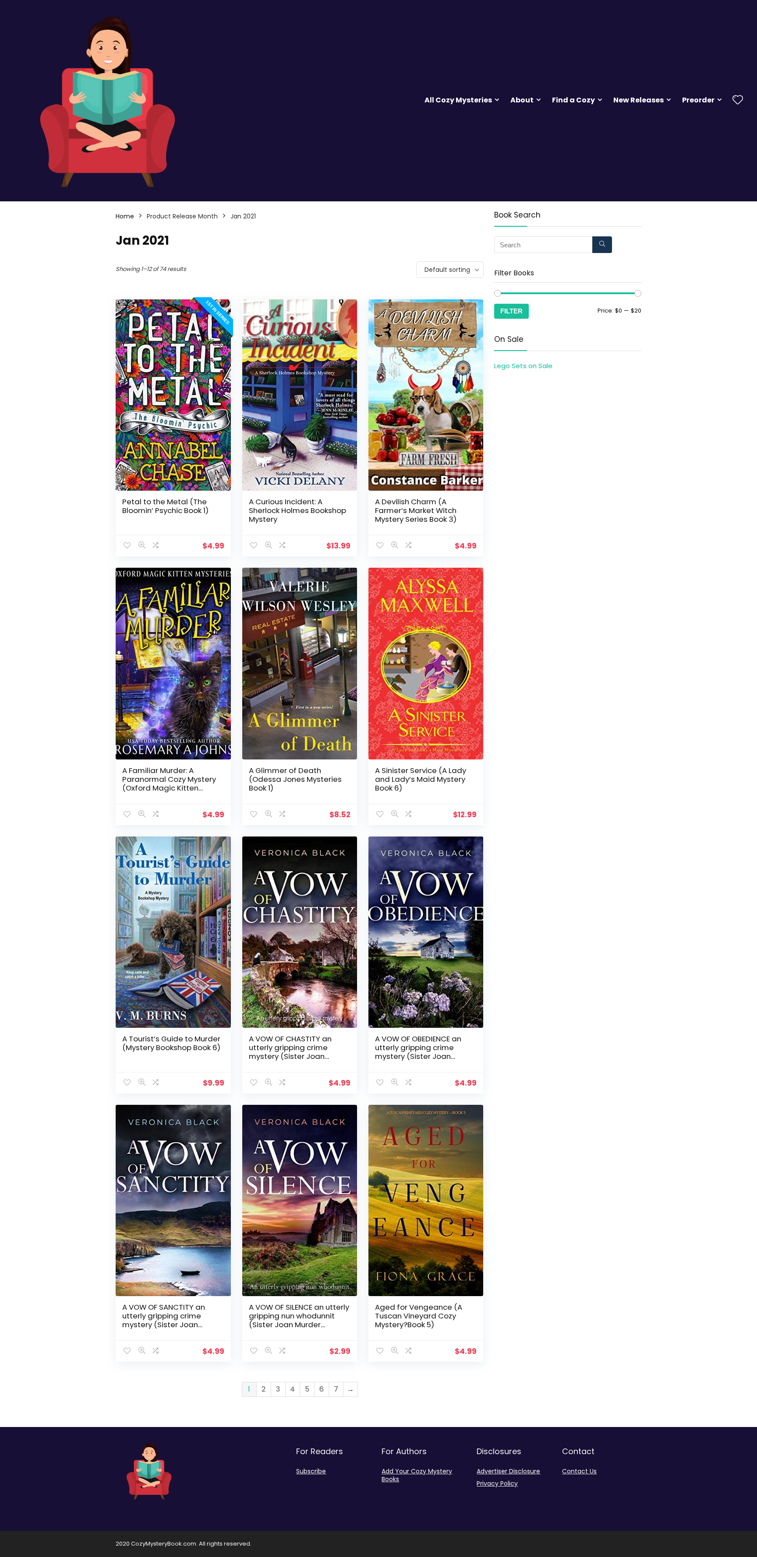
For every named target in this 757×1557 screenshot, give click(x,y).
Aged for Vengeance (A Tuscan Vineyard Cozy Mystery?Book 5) (418, 1316)
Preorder (698, 100)
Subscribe (311, 1471)
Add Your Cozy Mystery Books (417, 1475)
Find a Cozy (573, 100)
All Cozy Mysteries (458, 100)
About (522, 100)
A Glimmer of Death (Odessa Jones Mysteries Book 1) (295, 779)
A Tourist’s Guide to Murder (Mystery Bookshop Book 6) (171, 1043)
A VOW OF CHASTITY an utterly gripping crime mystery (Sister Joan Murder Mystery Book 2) (291, 1051)
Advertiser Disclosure (508, 1471)
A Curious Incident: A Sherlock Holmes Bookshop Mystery (297, 510)
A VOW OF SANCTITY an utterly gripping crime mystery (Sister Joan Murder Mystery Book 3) (164, 1320)
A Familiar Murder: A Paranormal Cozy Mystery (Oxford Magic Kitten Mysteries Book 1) (169, 783)
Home (125, 216)
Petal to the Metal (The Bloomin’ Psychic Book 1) (165, 506)
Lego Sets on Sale (523, 365)
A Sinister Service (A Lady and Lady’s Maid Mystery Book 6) (420, 779)
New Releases (638, 100)
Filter (511, 311)
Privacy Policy (497, 1483)
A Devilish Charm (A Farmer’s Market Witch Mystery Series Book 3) (415, 510)
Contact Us (579, 1471)
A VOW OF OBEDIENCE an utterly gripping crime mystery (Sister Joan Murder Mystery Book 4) (418, 1051)
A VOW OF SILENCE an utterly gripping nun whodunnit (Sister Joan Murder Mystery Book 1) (299, 1320)
